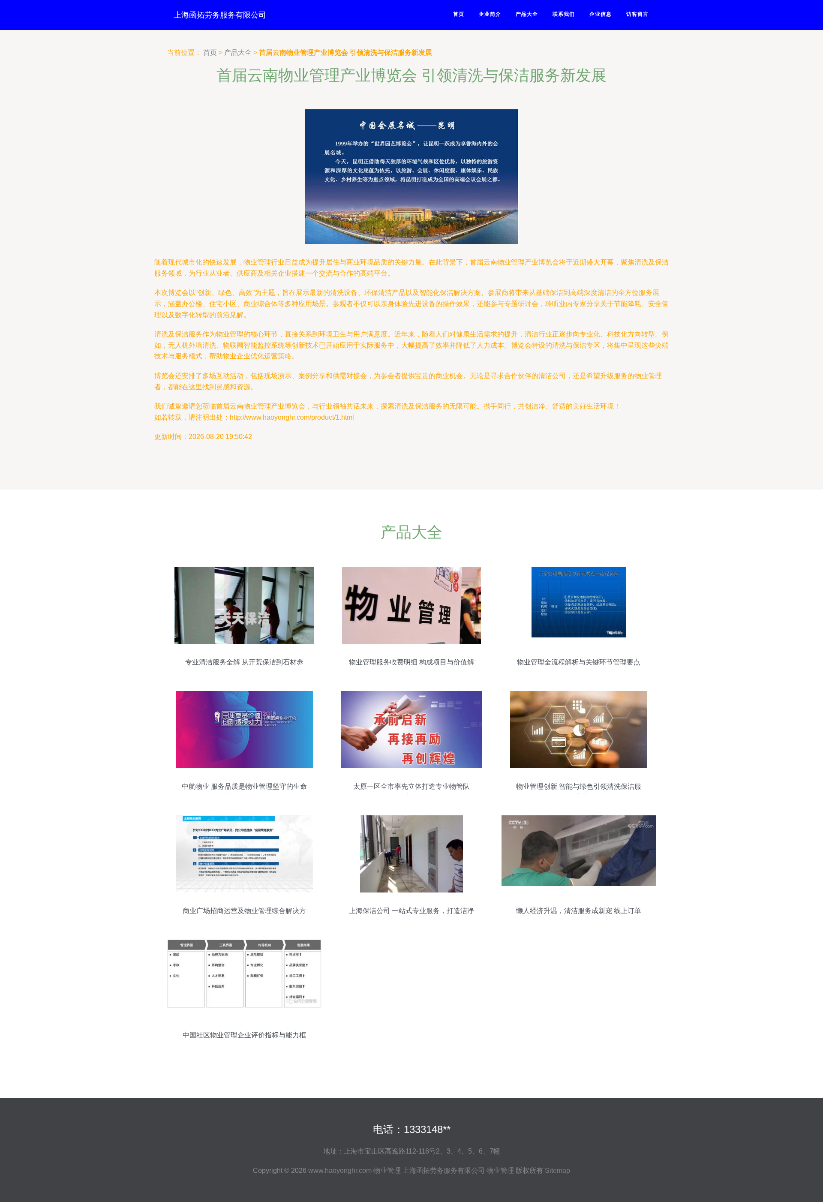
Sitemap (557, 1170)
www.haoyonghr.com (340, 1170)
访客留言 (637, 14)
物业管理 (387, 1170)
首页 (458, 14)
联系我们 (564, 14)
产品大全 (527, 14)
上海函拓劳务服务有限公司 (220, 15)
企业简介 (490, 14)
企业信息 (600, 14)
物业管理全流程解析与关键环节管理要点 (578, 662)
